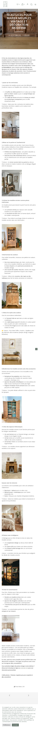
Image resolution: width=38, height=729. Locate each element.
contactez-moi (24, 668)
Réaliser (26, 35)
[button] (18, 4)
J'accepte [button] (15, 725)
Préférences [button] (6, 725)
